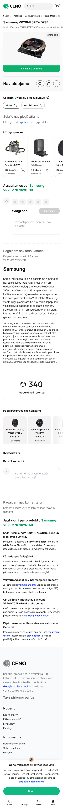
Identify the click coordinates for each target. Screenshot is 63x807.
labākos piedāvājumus (36, 615)
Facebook (23, 686)
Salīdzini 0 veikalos (31, 68)
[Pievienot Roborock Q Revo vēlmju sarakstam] (48, 170)
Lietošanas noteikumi (14, 743)
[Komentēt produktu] (49, 83)
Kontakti (7, 752)
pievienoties (34, 635)
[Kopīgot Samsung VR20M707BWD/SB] (56, 83)
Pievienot (49, 210)
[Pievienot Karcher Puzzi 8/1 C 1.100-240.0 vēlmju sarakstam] (23, 170)
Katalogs (7, 728)
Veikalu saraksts (11, 748)
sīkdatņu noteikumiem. (31, 781)
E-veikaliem (9, 723)
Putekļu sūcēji (29, 122)
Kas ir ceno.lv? (10, 714)
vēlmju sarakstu (27, 584)
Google (7, 686)
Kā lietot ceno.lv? (12, 719)
